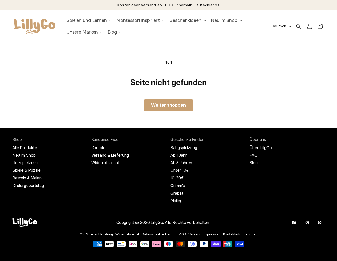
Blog (253, 162)
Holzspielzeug (25, 162)
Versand (194, 234)
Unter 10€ (179, 170)
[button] (88, 20)
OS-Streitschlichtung (96, 234)
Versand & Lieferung (110, 155)
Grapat (176, 193)
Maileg (176, 200)
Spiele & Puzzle (26, 170)
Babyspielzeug (183, 147)
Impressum (212, 234)
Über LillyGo (260, 147)
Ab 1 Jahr (178, 155)
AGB (182, 234)
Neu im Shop (24, 155)
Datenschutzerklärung (159, 234)
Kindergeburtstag (28, 185)
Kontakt (98, 147)
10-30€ (177, 178)
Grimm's (177, 185)
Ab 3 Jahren (181, 162)
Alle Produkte (24, 147)
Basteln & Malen (27, 178)
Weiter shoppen (168, 105)
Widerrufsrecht (105, 162)
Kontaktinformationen (240, 234)
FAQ (253, 155)
